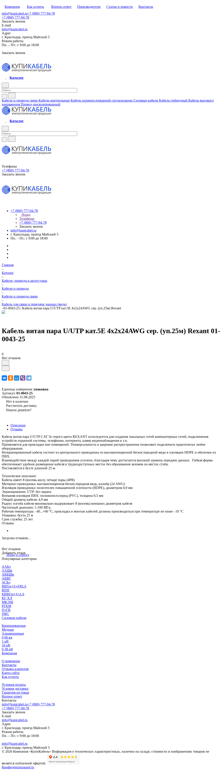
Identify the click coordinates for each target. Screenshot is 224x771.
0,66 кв (7, 637)
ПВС (5, 614)
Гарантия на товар (15, 692)
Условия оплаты (14, 684)
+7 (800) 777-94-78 (41, 13)
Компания (9, 653)
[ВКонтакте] (4, 378)
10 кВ (6, 645)
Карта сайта (10, 673)
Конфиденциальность (18, 767)
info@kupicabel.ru (15, 13)
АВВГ (6, 578)
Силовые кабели (14, 618)
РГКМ (6, 606)
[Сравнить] (6, 368)
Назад (25, 215)
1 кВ (5, 641)
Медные (8, 629)
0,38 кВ (7, 649)
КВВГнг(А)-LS (13, 594)
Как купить (10, 677)
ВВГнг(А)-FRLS (14, 586)
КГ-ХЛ (7, 598)
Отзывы (16, 429)
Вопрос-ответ (12, 696)
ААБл (6, 566)
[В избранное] (5, 363)
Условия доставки (15, 688)
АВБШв (8, 574)
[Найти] (12, 96)
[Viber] (22, 378)
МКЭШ (7, 602)
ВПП (5, 590)
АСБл (6, 582)
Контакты (9, 665)
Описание (18, 425)
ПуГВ (6, 610)
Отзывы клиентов (15, 669)
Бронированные (14, 625)
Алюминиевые (13, 633)
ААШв (7, 570)
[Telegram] (29, 378)
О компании (11, 661)
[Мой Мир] (16, 378)
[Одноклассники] (10, 378)
